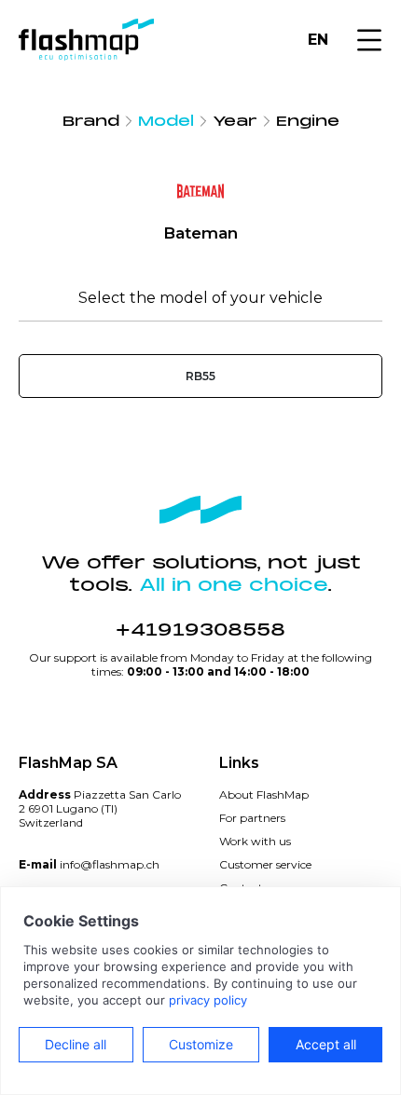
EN (318, 39)
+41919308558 (200, 630)
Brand (90, 121)
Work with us (255, 841)
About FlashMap (264, 794)
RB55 (200, 376)
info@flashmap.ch (109, 864)
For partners (252, 818)
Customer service (265, 864)
